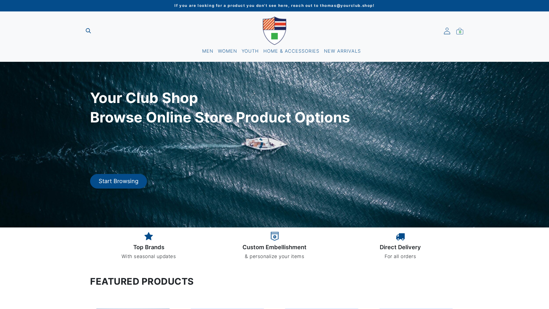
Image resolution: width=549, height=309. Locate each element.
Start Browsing (118, 181)
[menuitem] (208, 51)
